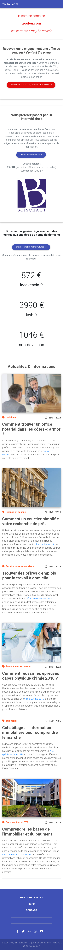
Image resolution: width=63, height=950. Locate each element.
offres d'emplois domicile (39, 598)
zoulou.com (31, 23)
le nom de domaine (31, 16)
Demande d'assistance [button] (30, 155)
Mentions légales (31, 897)
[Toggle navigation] (57, 4)
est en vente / (31, 31)
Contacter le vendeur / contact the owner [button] (30, 85)
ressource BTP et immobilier (16, 854)
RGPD (31, 904)
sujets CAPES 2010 (34, 698)
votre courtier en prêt (44, 544)
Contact (31, 910)
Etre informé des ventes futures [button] (30, 247)
